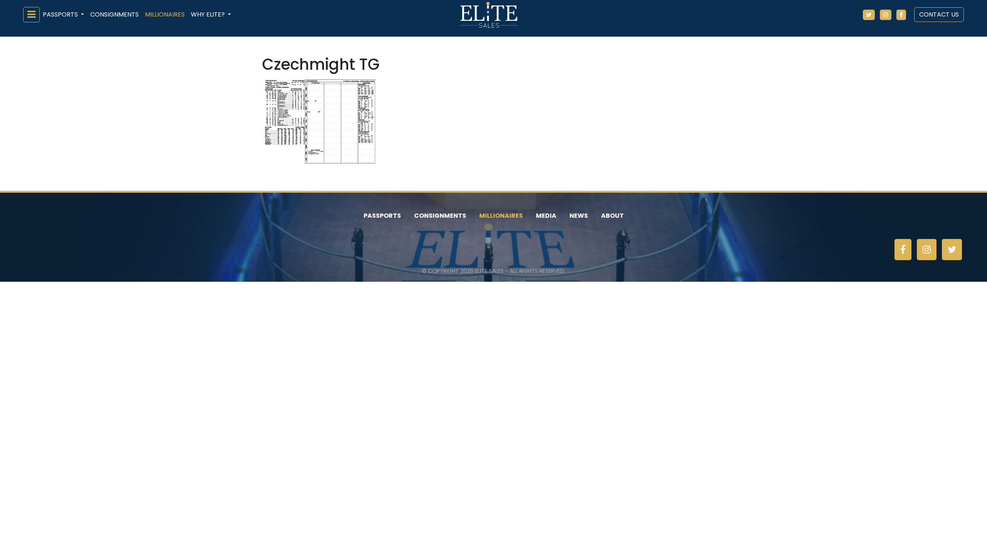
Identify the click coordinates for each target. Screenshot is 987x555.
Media (546, 215)
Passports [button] (61, 14)
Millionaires (165, 14)
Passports (382, 215)
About (612, 215)
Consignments (114, 14)
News (578, 215)
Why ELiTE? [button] (208, 14)
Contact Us (939, 14)
